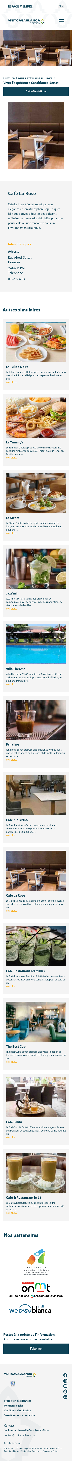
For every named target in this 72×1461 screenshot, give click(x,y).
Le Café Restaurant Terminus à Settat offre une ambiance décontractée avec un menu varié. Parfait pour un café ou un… (35, 979)
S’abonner (36, 1348)
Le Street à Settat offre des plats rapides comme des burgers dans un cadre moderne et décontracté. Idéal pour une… (33, 526)
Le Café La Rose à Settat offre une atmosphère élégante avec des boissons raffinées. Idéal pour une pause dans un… (35, 904)
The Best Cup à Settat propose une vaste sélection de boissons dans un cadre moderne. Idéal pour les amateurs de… (36, 1055)
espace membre (20, 6)
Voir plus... (11, 382)
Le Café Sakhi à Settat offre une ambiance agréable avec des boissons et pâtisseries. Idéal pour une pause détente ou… (36, 1131)
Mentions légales (13, 1406)
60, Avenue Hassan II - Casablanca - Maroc (27, 1430)
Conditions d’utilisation (17, 1410)
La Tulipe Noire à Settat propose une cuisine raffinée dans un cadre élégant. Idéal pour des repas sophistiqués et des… (36, 375)
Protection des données (17, 1401)
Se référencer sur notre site (19, 1415)
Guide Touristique (36, 91)
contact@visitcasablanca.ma (19, 1435)
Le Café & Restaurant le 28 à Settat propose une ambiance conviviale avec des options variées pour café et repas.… (35, 1206)
